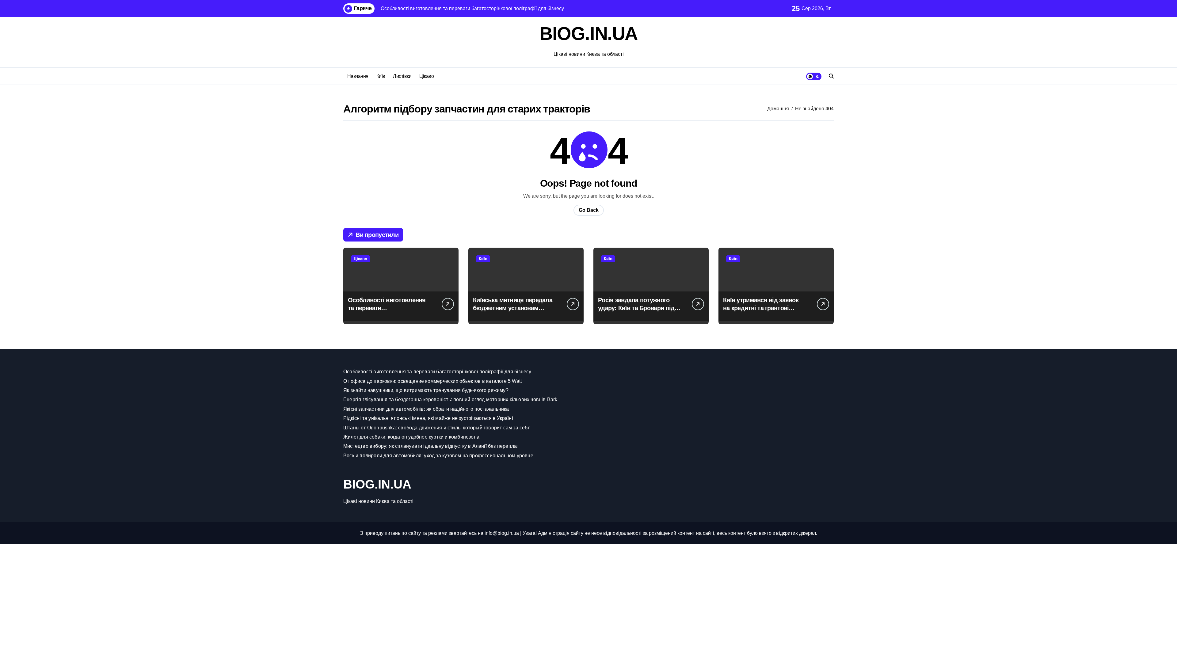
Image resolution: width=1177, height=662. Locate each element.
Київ (380, 76)
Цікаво (426, 76)
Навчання (357, 76)
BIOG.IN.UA (588, 33)
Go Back (589, 210)
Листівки (402, 76)
